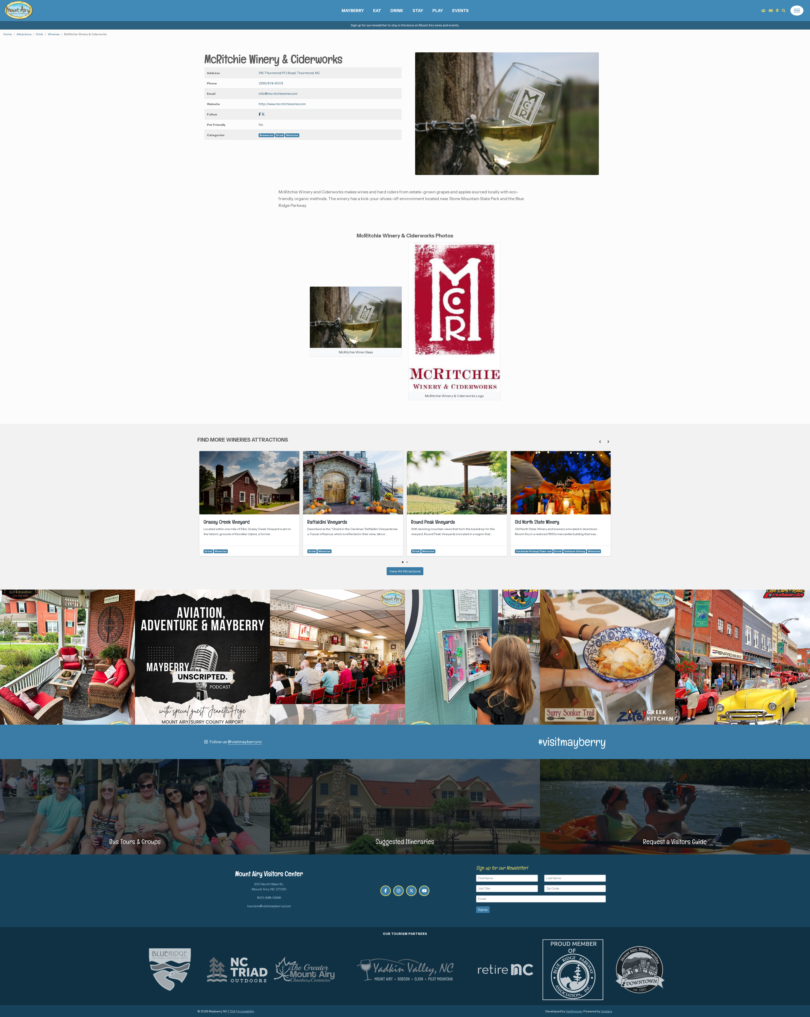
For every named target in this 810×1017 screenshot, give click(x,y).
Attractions (23, 34)
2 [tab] (407, 562)
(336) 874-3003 (271, 83)
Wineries (53, 34)
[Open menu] (796, 10)
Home (7, 34)
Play (437, 10)
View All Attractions (405, 571)
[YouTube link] (424, 890)
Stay (418, 10)
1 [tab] (403, 562)
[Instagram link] (398, 890)
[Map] (777, 10)
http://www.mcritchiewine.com (282, 104)
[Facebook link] (260, 114)
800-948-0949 (269, 897)
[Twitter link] (263, 114)
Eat (377, 10)
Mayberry (353, 10)
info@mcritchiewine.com (278, 93)
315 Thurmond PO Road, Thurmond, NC (289, 73)
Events (460, 10)
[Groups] (763, 10)
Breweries (266, 135)
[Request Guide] (770, 10)
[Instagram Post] (67, 657)
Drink (396, 10)
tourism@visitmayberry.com (269, 906)
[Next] (608, 441)
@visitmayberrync (245, 741)
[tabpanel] (249, 503)
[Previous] (600, 441)
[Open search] (783, 10)
